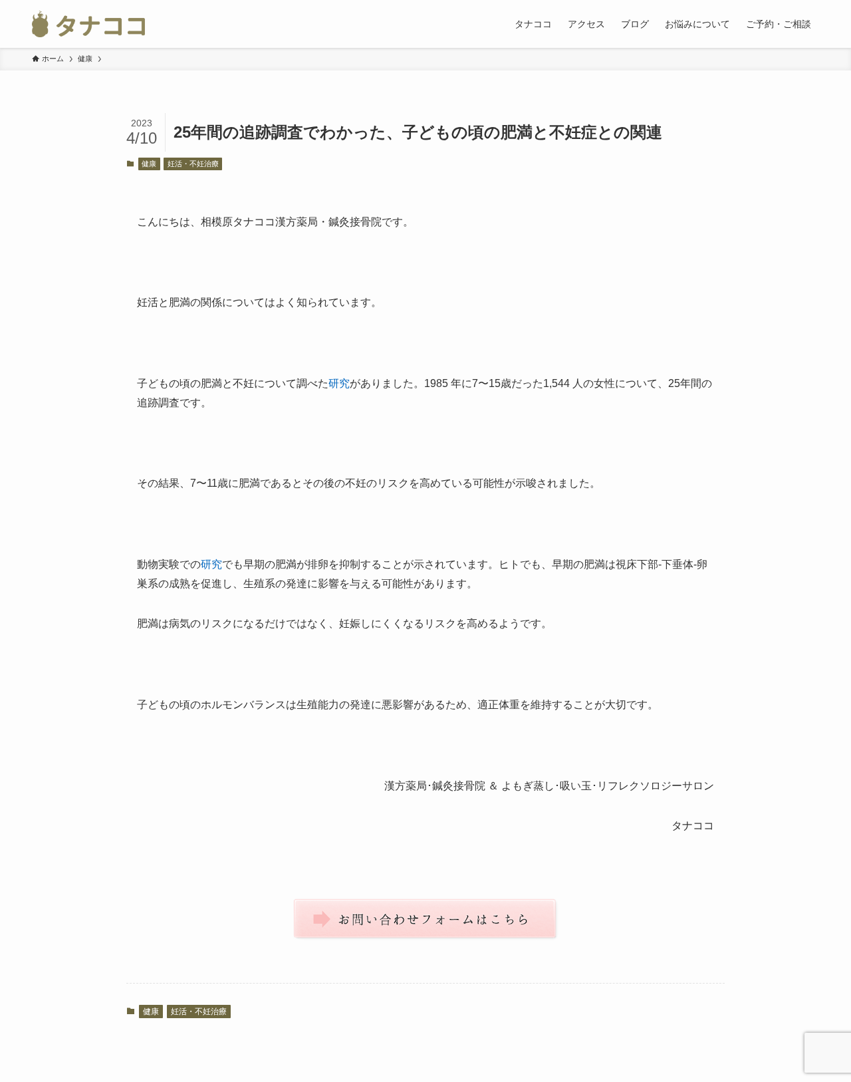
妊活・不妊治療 (193, 164)
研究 (339, 383)
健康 (149, 164)
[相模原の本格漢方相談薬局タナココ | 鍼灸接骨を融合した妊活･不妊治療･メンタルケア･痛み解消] (88, 24)
